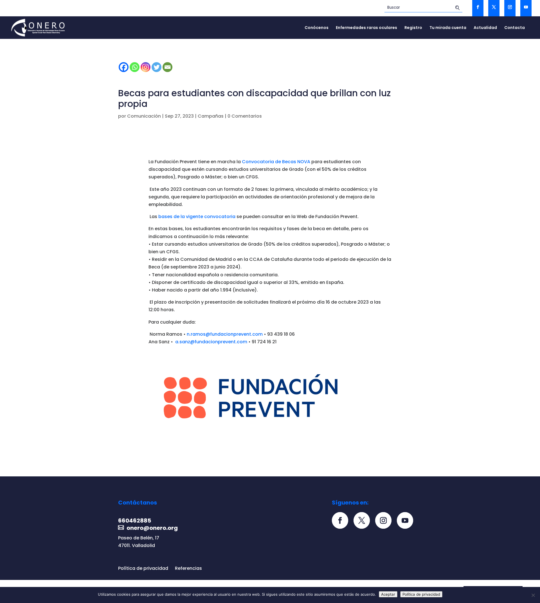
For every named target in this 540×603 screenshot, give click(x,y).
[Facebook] (124, 67)
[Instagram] (145, 67)
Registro (413, 28)
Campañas (211, 116)
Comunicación (144, 116)
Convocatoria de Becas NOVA (276, 161)
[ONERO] (38, 27)
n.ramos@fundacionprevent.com (225, 334)
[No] (533, 595)
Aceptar (388, 594)
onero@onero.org (152, 528)
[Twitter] (156, 67)
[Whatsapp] (135, 67)
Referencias (188, 568)
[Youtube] (407, 521)
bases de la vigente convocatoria (196, 216)
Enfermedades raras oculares (366, 28)
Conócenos (316, 28)
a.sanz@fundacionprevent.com (211, 342)
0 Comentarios (245, 116)
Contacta (514, 28)
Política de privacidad (143, 568)
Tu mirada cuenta (447, 28)
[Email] (167, 67)
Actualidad (485, 28)
